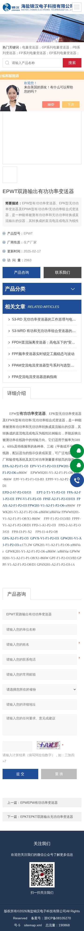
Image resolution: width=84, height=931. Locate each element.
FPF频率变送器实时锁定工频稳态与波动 (43, 354)
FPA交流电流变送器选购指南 (34, 377)
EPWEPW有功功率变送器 (39, 802)
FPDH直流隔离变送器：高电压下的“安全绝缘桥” (44, 342)
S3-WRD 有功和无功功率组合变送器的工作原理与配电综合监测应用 (44, 331)
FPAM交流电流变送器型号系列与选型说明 (44, 365)
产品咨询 (21, 272)
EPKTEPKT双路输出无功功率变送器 (46, 817)
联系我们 (62, 272)
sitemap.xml (33, 925)
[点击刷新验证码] (48, 745)
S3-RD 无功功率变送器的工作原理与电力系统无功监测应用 (44, 319)
